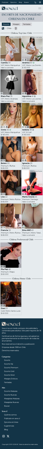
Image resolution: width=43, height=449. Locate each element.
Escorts (7, 360)
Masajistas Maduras (11, 399)
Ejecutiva (13, 2)
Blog (20, 2)
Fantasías (8, 382)
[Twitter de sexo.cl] (8, 436)
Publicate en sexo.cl (12, 418)
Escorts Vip (8, 364)
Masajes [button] (16, 24)
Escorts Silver (9, 375)
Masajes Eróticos (11, 379)
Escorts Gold (9, 371)
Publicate (5, 2)
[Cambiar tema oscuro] (35, 2)
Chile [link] (9, 28)
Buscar (26, 2)
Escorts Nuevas (10, 395)
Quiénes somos (10, 415)
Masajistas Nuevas (11, 402)
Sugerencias (9, 426)
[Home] (10, 8)
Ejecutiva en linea (11, 422)
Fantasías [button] (26, 24)
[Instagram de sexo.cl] (40, 2)
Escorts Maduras (10, 391)
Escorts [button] (6, 24)
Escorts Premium (11, 368)
